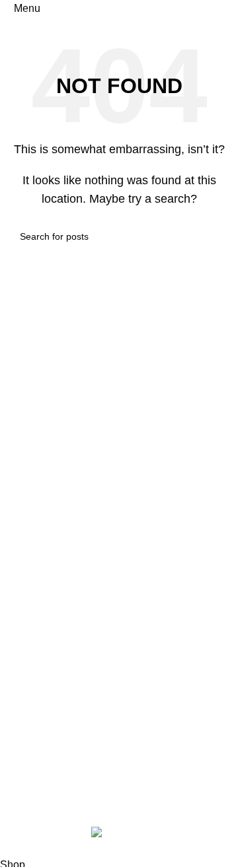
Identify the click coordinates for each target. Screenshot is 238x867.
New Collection (46, 536)
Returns (28, 668)
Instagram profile (49, 511)
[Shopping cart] (227, 8)
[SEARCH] (213, 236)
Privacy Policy (43, 643)
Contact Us (36, 561)
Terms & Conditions (56, 693)
